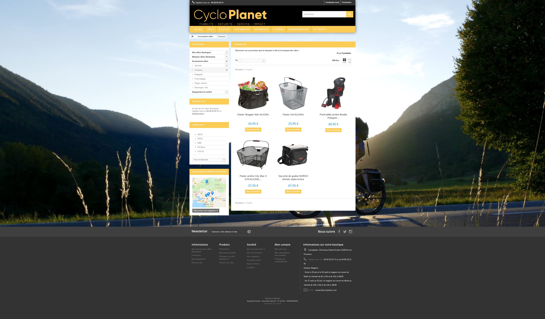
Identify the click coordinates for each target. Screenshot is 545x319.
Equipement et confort (202, 92)
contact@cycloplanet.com (326, 290)
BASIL (200, 139)
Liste (349, 62)
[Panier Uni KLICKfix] (293, 93)
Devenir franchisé (298, 29)
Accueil (198, 29)
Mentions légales (272, 298)
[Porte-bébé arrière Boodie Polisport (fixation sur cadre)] (333, 93)
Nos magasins (253, 256)
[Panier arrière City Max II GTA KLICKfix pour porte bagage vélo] (253, 154)
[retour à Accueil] (192, 36)
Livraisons (196, 255)
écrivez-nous (198, 114)
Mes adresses (281, 249)
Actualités (320, 29)
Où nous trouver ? (255, 253)
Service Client (253, 264)
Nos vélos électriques (201, 52)
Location (224, 29)
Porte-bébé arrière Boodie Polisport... (333, 116)
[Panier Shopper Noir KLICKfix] (253, 93)
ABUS (200, 134)
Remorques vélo (201, 88)
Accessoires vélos (200, 61)
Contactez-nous (332, 2)
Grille (344, 62)
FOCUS (200, 151)
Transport (198, 70)
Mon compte (282, 244)
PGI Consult (277, 303)
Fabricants (198, 124)
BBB (199, 143)
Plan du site (197, 263)
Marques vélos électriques (203, 57)
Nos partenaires (198, 259)
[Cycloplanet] (245, 17)
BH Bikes (201, 147)
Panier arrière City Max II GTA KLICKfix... (253, 178)
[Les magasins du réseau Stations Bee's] (209, 192)
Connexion (346, 2)
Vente (210, 29)
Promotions (224, 249)
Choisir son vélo (226, 263)
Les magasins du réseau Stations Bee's (209, 171)
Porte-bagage (200, 79)
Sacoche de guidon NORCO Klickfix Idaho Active (293, 178)
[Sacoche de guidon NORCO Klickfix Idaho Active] (293, 154)
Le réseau (278, 29)
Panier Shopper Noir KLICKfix (253, 114)
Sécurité (197, 66)
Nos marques (242, 29)
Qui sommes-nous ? (256, 249)
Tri (236, 60)
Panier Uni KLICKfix (293, 114)
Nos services (261, 29)
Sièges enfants (200, 83)
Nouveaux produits (227, 253)
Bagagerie (198, 74)
